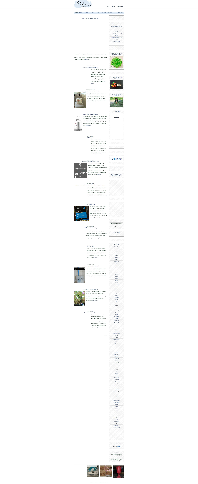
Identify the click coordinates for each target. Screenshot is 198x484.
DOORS (117, 303)
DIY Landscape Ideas (116, 41)
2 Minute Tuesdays (116, 248)
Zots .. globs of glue (90, 204)
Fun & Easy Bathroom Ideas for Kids (90, 266)
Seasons (116, 398)
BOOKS (117, 265)
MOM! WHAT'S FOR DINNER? (116, 362)
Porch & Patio (116, 379)
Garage (116, 326)
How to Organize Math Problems (90, 114)
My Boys (116, 364)
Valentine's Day (116, 421)
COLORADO (116, 280)
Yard (116, 438)
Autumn (116, 253)
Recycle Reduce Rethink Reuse (116, 391)
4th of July (116, 251)
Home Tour (116, 341)
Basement (116, 255)
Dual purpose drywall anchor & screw (90, 161)
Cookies (116, 282)
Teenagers (116, 408)
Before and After (116, 261)
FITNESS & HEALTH (116, 322)
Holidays (116, 337)
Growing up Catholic (116, 333)
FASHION (116, 318)
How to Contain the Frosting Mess (90, 67)
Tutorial (116, 419)
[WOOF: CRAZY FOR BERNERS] (116, 106)
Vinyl (116, 423)
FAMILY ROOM (116, 316)
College (116, 278)
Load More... (117, 117)
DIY (116, 301)
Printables (116, 383)
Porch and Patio (116, 381)
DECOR (117, 293)
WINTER (116, 431)
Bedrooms (116, 259)
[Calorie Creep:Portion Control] (116, 89)
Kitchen (116, 350)
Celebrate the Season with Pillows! (90, 91)
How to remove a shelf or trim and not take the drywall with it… (90, 185)
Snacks (116, 404)
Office (116, 371)
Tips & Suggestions (116, 417)
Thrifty (116, 415)
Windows (116, 429)
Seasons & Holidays (116, 400)
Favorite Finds (116, 320)
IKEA (116, 348)
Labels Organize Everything (90, 228)
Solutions (116, 406)
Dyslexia (116, 305)
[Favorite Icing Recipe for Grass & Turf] (116, 67)
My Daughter (116, 366)
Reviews (116, 393)
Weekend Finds (116, 425)
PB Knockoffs (116, 377)
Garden (116, 329)
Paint (116, 375)
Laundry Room (116, 354)
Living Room (117, 358)
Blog (116, 263)
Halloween (116, 335)
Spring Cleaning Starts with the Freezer (90, 18)
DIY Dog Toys (90, 137)
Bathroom (116, 257)
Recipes (116, 388)
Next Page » (105, 335)
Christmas (116, 274)
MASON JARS (116, 360)
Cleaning (116, 276)
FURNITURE (116, 324)
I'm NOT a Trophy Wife (116, 345)
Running (116, 396)
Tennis (117, 410)
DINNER (116, 299)
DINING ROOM (116, 297)
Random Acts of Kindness (116, 385)
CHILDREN (116, 270)
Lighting (116, 356)
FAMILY (116, 312)
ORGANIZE (116, 373)
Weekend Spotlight (116, 427)
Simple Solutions (116, 402)
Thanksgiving (116, 412)
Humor (116, 343)
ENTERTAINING (116, 310)
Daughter (116, 288)
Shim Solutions (90, 246)
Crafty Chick (116, 284)
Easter (117, 307)
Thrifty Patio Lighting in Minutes (90, 289)
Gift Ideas (116, 331)
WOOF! (116, 433)
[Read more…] (87, 59)
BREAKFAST (116, 267)
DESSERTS (116, 295)
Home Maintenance (116, 339)
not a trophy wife (117, 369)
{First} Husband (116, 246)
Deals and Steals (116, 291)
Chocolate (116, 272)
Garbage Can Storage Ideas (90, 312)
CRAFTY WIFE (116, 286)
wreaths (116, 436)
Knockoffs (116, 352)
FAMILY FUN (116, 314)
